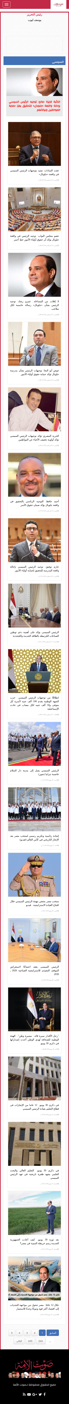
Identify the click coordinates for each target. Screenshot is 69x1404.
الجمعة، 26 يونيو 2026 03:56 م (49, 1114)
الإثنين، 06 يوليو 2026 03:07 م (49, 911)
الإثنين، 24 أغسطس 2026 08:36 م (48, 314)
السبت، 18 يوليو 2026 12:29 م (49, 780)
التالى (19, 1341)
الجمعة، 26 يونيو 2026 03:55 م (49, 1184)
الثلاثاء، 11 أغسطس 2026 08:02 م (48, 714)
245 (30, 1341)
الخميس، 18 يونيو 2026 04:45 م (49, 1314)
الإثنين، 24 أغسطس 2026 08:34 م (48, 380)
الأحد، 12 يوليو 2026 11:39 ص (49, 845)
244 (41, 1341)
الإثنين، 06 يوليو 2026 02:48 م (49, 980)
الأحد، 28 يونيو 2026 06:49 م (50, 1049)
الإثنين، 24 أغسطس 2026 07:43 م (48, 576)
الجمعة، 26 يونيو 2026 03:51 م (49, 1249)
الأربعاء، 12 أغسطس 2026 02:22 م (48, 642)
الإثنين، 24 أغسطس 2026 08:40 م (48, 180)
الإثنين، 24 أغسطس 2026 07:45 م (48, 511)
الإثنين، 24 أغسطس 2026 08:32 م (48, 445)
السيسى (58, 62)
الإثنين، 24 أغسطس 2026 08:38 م (48, 245)
